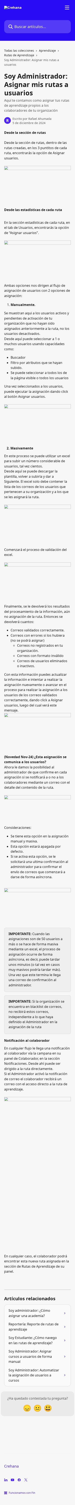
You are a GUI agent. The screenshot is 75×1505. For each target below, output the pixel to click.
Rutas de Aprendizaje (19, 55)
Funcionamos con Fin (22, 1493)
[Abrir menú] (67, 7)
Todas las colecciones (19, 50)
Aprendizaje (47, 50)
